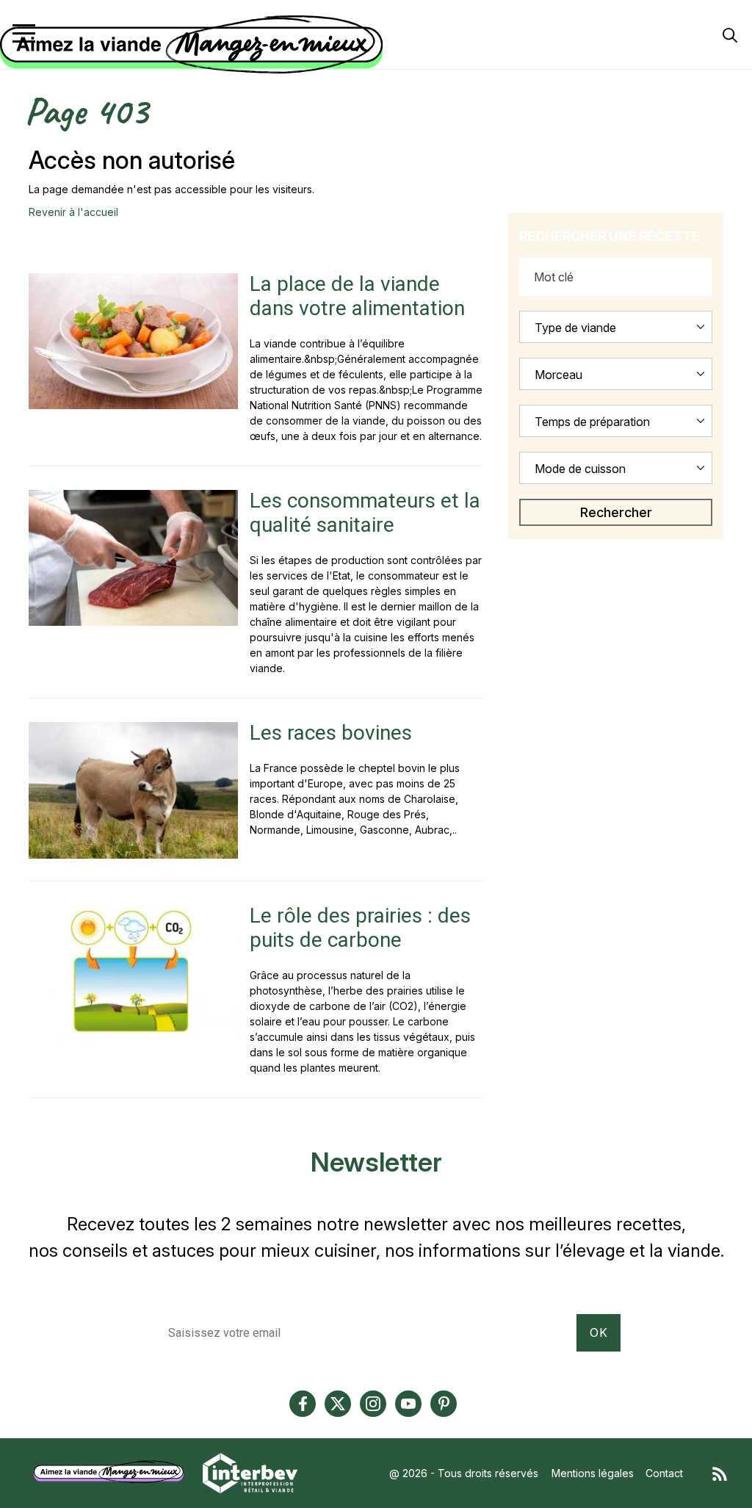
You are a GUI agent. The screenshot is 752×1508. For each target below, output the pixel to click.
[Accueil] (372, 45)
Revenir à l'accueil (73, 212)
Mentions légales (593, 1473)
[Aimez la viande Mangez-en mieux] (114, 1471)
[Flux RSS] (719, 1473)
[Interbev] (250, 1471)
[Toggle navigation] (23, 33)
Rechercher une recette (609, 236)
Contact (664, 1473)
